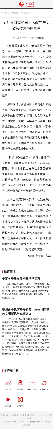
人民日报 (7, 389)
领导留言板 (44, 389)
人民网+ (20, 389)
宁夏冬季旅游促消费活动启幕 (21, 278)
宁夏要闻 (25, 13)
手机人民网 (32, 389)
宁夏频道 (14, 13)
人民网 (3, 13)
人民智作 (19, 406)
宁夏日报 (40, 38)
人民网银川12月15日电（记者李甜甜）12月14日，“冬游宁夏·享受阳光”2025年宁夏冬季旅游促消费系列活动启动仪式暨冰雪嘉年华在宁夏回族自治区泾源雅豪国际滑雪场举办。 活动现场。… (26, 291)
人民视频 (7, 406)
